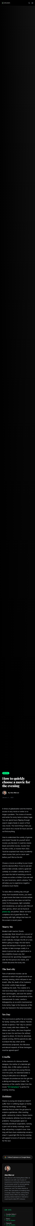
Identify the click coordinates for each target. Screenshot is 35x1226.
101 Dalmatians (13, 1087)
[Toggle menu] (32, 3)
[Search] (29, 3)
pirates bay (6, 912)
